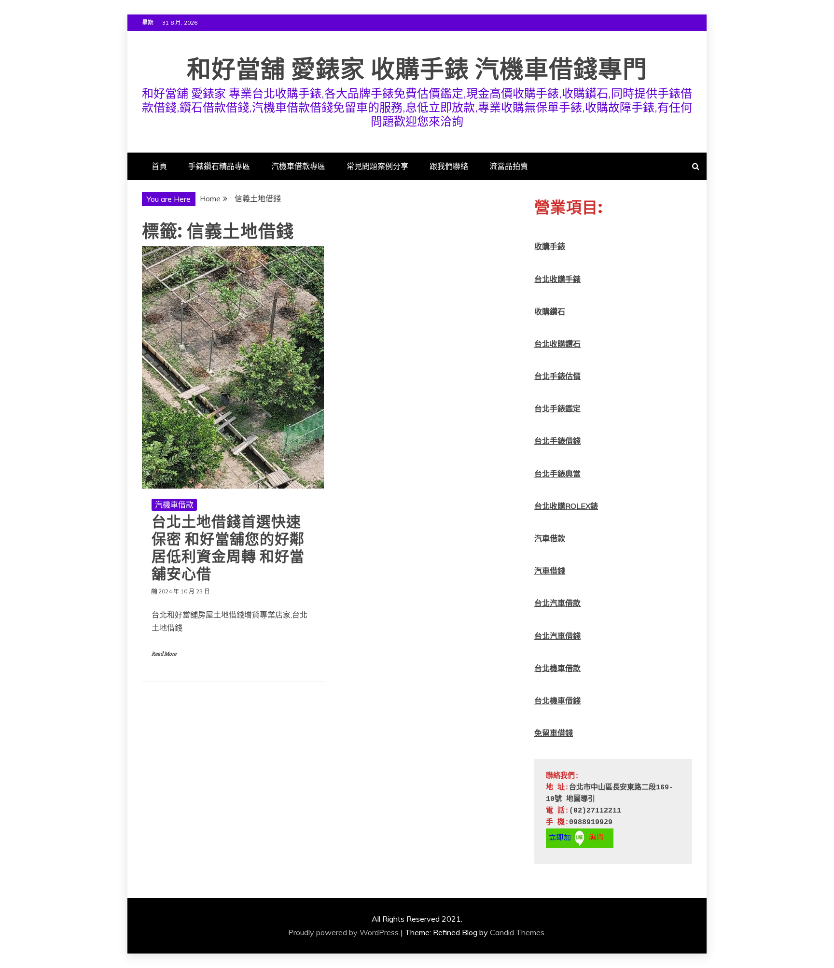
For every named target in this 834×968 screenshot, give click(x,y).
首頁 (159, 166)
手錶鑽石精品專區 (219, 166)
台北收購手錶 (557, 279)
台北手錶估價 (557, 376)
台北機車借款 (557, 668)
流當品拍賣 (508, 166)
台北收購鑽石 (557, 344)
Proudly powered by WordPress (343, 932)
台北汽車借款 (557, 603)
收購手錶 (549, 246)
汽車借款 (549, 538)
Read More (164, 654)
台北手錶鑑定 (557, 408)
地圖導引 (580, 799)
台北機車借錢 (557, 700)
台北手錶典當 (557, 473)
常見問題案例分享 (377, 166)
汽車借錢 (549, 570)
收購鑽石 (549, 311)
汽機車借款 (174, 504)
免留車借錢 (553, 733)
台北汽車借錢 (557, 636)
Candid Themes (517, 932)
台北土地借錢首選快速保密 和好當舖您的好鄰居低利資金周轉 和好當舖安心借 (228, 547)
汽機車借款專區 (298, 166)
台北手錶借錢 (557, 441)
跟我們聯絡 (449, 166)
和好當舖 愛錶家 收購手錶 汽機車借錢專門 (417, 69)
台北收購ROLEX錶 (566, 506)
